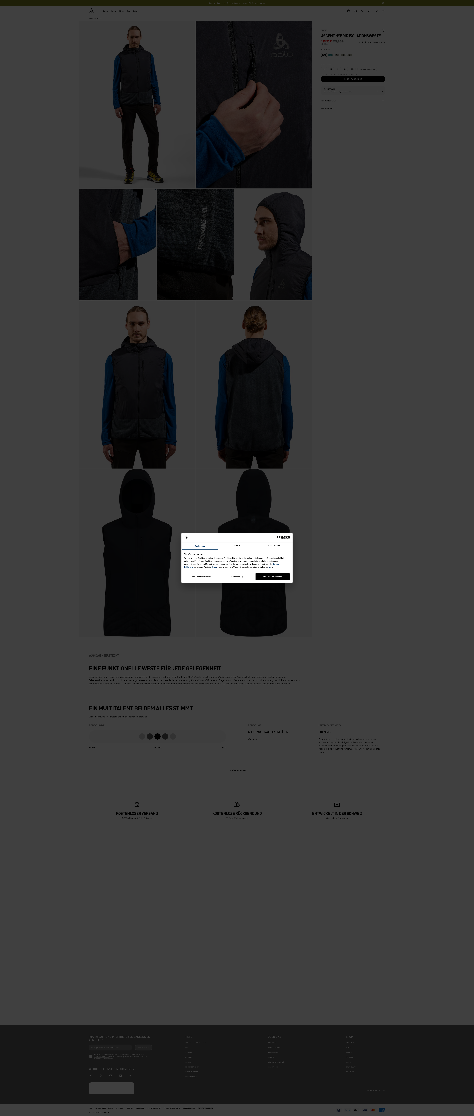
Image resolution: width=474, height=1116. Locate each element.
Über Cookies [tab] (274, 546)
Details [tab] (237, 546)
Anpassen (235, 577)
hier (270, 567)
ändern (215, 567)
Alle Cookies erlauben (272, 577)
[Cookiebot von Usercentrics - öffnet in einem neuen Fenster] (279, 537)
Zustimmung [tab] (200, 546)
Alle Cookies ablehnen (201, 577)
